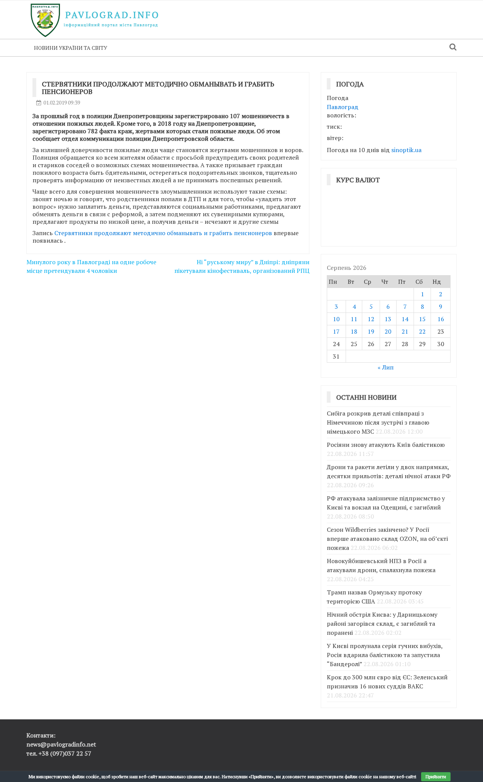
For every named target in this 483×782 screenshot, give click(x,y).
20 (388, 331)
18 (354, 331)
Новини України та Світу (70, 47)
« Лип (386, 367)
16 (440, 319)
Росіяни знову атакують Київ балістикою (386, 444)
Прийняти (436, 776)
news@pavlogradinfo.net (61, 744)
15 (422, 319)
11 (354, 319)
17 (336, 331)
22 (422, 331)
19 (371, 331)
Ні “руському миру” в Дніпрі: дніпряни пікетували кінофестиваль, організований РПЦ (241, 266)
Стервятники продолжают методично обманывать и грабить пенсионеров (163, 233)
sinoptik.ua (406, 150)
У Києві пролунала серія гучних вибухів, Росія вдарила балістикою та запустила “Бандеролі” (385, 655)
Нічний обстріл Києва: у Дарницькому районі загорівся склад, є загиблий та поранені (382, 623)
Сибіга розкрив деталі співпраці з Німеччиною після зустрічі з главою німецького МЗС (378, 422)
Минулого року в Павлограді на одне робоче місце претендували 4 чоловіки (91, 266)
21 (404, 331)
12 (371, 319)
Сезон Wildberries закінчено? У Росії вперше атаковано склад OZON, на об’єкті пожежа (387, 538)
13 (388, 319)
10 (336, 319)
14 (404, 319)
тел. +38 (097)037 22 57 (58, 753)
